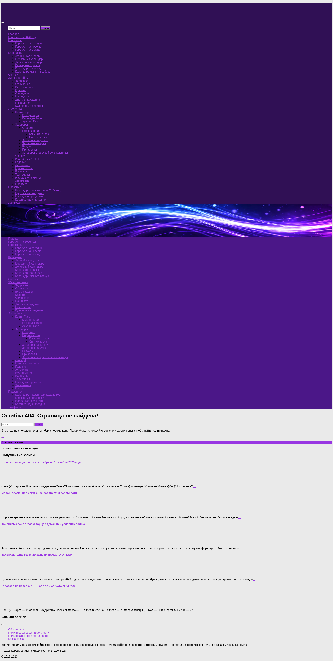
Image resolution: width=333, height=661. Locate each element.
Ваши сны (21, 171)
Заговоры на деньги (35, 140)
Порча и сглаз (31, 130)
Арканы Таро (30, 121)
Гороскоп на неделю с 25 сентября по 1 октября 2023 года (41, 462)
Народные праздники (29, 196)
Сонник (13, 74)
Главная (13, 34)
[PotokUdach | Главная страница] (38, 15)
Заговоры (21, 124)
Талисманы (22, 174)
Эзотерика (15, 109)
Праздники (15, 187)
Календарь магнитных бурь (32, 71)
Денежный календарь (29, 62)
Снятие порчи (38, 137)
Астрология (22, 165)
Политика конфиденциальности (28, 632)
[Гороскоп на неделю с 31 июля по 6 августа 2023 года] (8, 604)
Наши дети (22, 96)
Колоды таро (30, 115)
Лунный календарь (27, 55)
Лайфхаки (14, 202)
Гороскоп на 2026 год (22, 37)
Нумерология (24, 168)
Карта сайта (16, 638)
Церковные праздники (29, 193)
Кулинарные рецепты (29, 105)
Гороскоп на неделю (28, 46)
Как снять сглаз (39, 134)
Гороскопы (15, 40)
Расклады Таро (32, 118)
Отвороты (28, 127)
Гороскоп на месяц (27, 49)
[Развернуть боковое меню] (2, 437)
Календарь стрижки (27, 65)
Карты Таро (22, 112)
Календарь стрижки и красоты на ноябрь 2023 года (36, 554)
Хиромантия (23, 180)
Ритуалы (27, 146)
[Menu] (2, 22)
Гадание (20, 162)
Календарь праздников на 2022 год (37, 190)
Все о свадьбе (24, 87)
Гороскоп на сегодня (28, 43)
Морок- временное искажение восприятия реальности (39, 493)
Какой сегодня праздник (30, 199)
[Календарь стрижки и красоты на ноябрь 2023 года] (8, 573)
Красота (20, 90)
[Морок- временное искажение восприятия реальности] (8, 511)
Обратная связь (18, 629)
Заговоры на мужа (34, 143)
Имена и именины (27, 158)
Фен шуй (20, 155)
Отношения (22, 84)
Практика (21, 183)
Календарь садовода (28, 68)
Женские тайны (18, 77)
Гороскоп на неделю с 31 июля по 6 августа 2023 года (38, 586)
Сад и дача (22, 93)
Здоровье (21, 80)
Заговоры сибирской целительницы (45, 152)
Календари (15, 52)
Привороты (29, 149)
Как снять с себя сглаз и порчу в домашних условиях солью (43, 524)
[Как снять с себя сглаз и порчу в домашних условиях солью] (8, 542)
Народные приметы (28, 177)
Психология (23, 102)
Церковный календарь (29, 59)
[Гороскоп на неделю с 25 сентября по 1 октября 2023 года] (8, 480)
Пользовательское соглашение (28, 635)
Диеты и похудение (27, 99)
